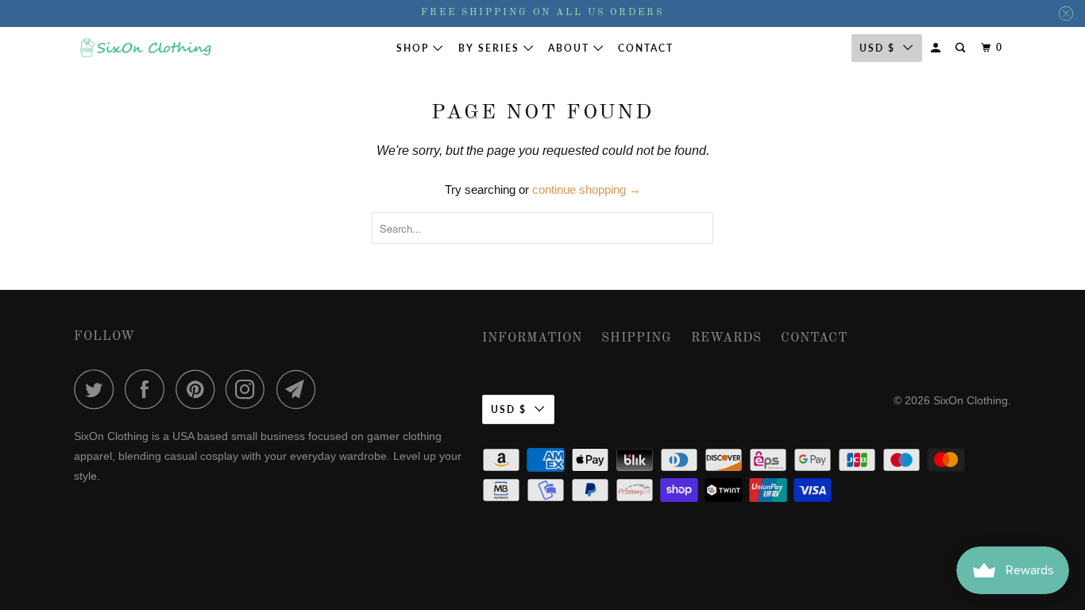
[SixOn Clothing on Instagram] (249, 389)
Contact (646, 48)
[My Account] (937, 48)
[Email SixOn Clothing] (300, 389)
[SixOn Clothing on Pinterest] (199, 389)
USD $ (877, 48)
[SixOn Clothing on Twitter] (98, 389)
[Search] (961, 48)
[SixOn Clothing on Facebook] (148, 389)
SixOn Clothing (970, 400)
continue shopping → (586, 189)
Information (532, 338)
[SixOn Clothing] (145, 48)
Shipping (636, 338)
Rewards (726, 338)
